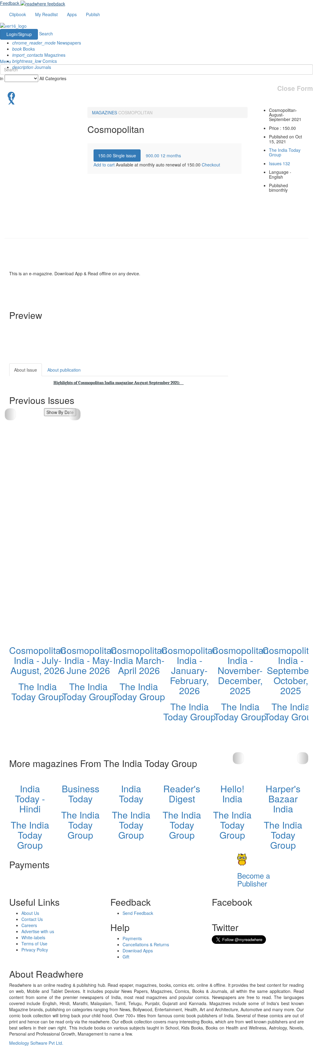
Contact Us (32, 919)
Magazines (38, 55)
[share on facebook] (156, 95)
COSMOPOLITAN (135, 112)
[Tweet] (156, 101)
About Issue (25, 370)
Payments (132, 938)
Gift (126, 957)
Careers (29, 925)
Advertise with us (37, 931)
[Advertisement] (275, 454)
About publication (64, 370)
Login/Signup (19, 34)
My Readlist (46, 14)
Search (46, 33)
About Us (30, 913)
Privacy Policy (34, 950)
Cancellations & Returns (146, 944)
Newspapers (46, 43)
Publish (93, 14)
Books (23, 49)
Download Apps (138, 950)
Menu (5, 61)
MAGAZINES (104, 112)
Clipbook (17, 14)
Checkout (211, 165)
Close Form (295, 88)
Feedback (9, 3)
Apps (72, 14)
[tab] (117, 155)
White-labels (33, 937)
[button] (74, 414)
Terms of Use (34, 943)
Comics (34, 61)
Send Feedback (138, 913)
